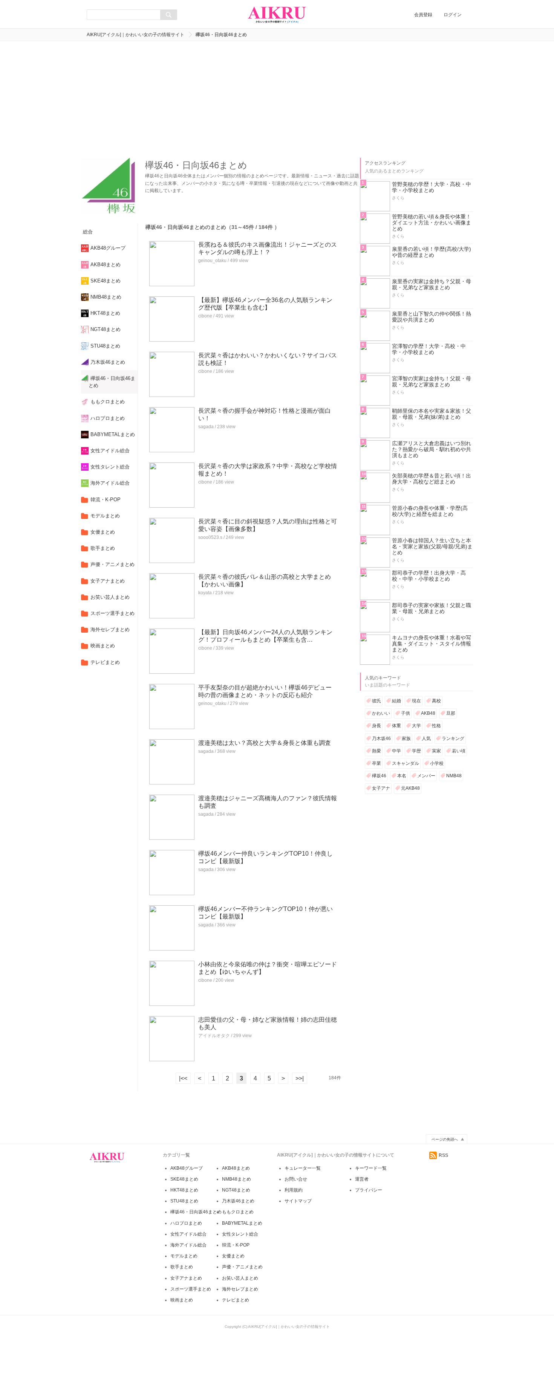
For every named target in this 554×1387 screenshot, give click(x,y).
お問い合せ (296, 1179)
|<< (183, 1078)
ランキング (453, 738)
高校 (436, 700)
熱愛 (376, 751)
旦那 (450, 713)
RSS (443, 1155)
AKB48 (428, 713)
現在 (416, 700)
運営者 (362, 1179)
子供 (405, 713)
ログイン (453, 14)
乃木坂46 (381, 738)
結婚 (396, 700)
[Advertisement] (277, 97)
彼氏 (376, 700)
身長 (376, 725)
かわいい (381, 713)
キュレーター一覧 (303, 1168)
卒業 (376, 763)
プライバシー (368, 1190)
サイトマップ (298, 1201)
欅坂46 (379, 775)
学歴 (416, 751)
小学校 (437, 763)
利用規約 (294, 1190)
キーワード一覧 (371, 1168)
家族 (406, 738)
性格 (436, 725)
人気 (426, 738)
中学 (396, 751)
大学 (416, 725)
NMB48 (454, 775)
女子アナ (381, 788)
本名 (401, 775)
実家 (436, 751)
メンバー (426, 775)
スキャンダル (405, 763)
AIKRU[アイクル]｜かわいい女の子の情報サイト (135, 34)
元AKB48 (410, 788)
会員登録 (423, 14)
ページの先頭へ (445, 1139)
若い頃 (458, 751)
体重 (396, 725)
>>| (299, 1078)
